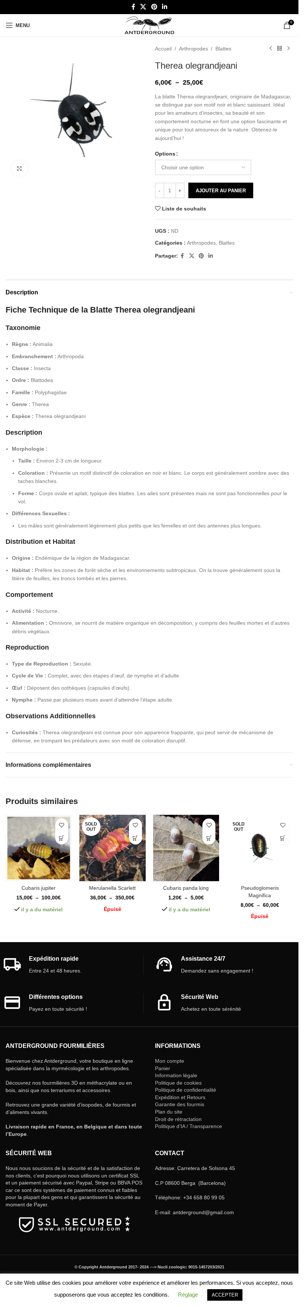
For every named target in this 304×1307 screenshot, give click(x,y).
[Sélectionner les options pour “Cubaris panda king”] (208, 837)
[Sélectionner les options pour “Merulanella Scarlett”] (135, 837)
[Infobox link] (73, 965)
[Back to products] (279, 48)
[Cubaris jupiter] (39, 848)
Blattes (223, 49)
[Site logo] (149, 25)
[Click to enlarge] (19, 168)
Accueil (163, 49)
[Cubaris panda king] (186, 848)
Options (165, 154)
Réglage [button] (188, 1294)
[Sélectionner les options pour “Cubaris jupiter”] (61, 837)
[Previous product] (270, 48)
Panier (162, 1068)
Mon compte (169, 1061)
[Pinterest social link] (154, 7)
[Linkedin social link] (164, 7)
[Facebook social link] (133, 7)
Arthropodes (193, 49)
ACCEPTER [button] (225, 1295)
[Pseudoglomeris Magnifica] (260, 848)
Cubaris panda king (186, 888)
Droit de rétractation (178, 1119)
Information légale (176, 1075)
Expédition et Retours (180, 1097)
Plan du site (168, 1112)
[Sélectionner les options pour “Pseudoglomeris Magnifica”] (282, 837)
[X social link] (143, 7)
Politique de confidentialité (185, 1090)
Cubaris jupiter (39, 888)
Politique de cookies (178, 1083)
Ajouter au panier (221, 190)
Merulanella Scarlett (112, 888)
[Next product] (288, 48)
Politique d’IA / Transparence (188, 1126)
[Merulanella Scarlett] (112, 848)
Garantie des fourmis (179, 1104)
